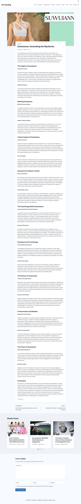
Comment (19, 465)
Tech (70, 4)
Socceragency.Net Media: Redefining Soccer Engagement (40, 440)
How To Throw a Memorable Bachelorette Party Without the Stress (16, 440)
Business (40, 4)
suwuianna (20, 399)
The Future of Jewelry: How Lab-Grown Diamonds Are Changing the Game (63, 440)
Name (18, 482)
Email (35, 482)
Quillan (58, 444)
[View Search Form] (78, 1)
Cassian (20, 49)
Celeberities (47, 4)
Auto (35, 4)
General (58, 4)
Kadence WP (52, 500)
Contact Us (76, 4)
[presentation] (17, 428)
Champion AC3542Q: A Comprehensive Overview (56, 407)
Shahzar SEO (13, 444)
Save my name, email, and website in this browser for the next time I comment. (35, 486)
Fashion (53, 4)
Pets (67, 4)
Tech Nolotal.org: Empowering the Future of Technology (26, 407)
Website (52, 482)
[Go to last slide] (9, 434)
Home (63, 4)
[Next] (72, 434)
